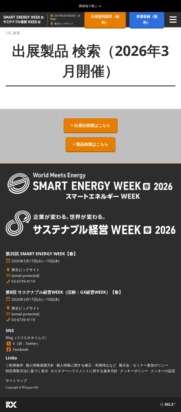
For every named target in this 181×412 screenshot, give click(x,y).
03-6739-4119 (23, 281)
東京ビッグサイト (63, 23)
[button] (105, 19)
